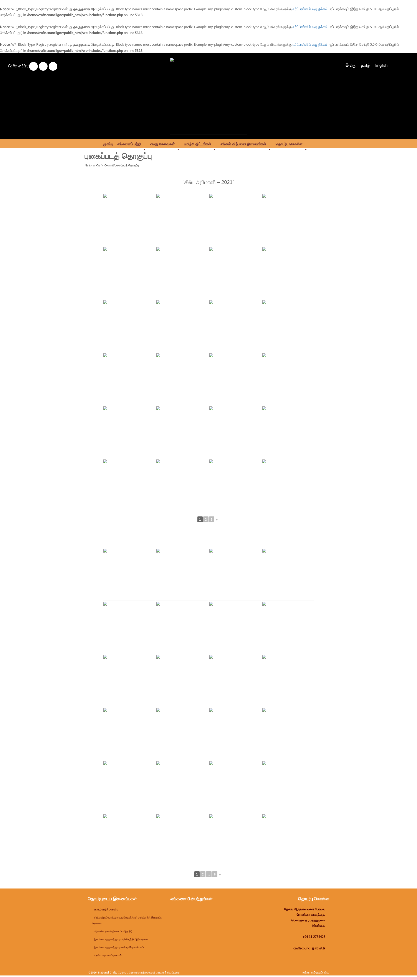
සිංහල (351, 65)
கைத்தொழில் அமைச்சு (106, 909)
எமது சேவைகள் (162, 143)
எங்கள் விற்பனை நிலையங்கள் (243, 143)
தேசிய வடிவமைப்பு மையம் (108, 955)
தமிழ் (365, 65)
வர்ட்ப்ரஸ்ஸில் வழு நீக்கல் (310, 9)
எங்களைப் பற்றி (129, 143)
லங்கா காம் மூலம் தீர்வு (316, 972)
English (381, 65)
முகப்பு (108, 143)
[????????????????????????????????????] (182, 628)
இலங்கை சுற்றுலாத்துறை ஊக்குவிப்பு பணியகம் (119, 947)
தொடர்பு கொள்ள (289, 143)
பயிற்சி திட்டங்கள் (197, 143)
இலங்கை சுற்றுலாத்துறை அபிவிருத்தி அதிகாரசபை (121, 939)
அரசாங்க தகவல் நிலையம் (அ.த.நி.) (113, 931)
